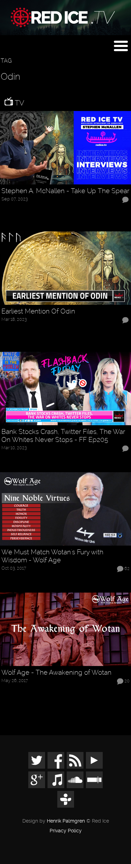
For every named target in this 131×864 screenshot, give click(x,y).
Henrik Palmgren (66, 821)
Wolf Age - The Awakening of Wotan (56, 672)
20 (127, 681)
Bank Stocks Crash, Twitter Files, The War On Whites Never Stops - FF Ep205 (63, 436)
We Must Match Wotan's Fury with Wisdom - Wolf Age (52, 556)
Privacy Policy (66, 831)
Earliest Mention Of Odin (38, 311)
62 (127, 568)
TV (18, 102)
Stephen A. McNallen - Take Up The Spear (65, 191)
